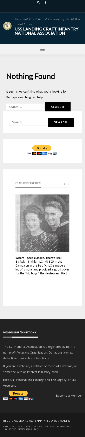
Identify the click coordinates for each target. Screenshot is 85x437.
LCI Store (10, 429)
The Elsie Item (40, 426)
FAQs (37, 429)
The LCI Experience (60, 426)
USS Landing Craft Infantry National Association (46, 30)
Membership (25, 429)
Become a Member (69, 395)
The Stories (23, 426)
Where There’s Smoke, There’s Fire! (38, 258)
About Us (8, 426)
